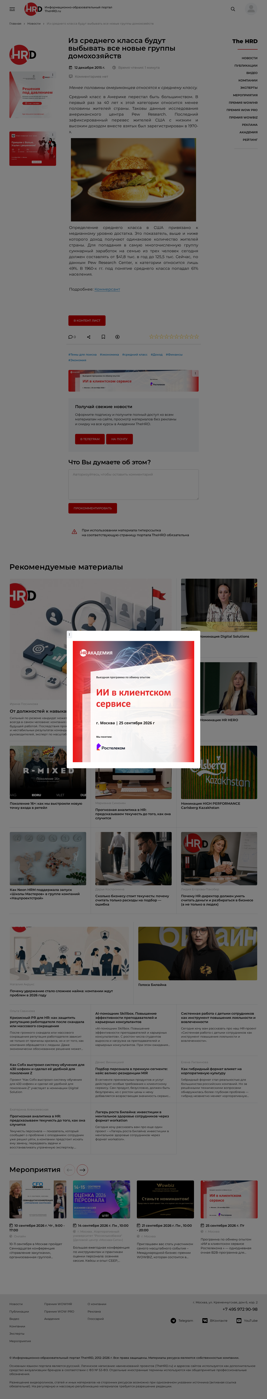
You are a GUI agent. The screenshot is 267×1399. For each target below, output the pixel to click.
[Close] (196, 633)
